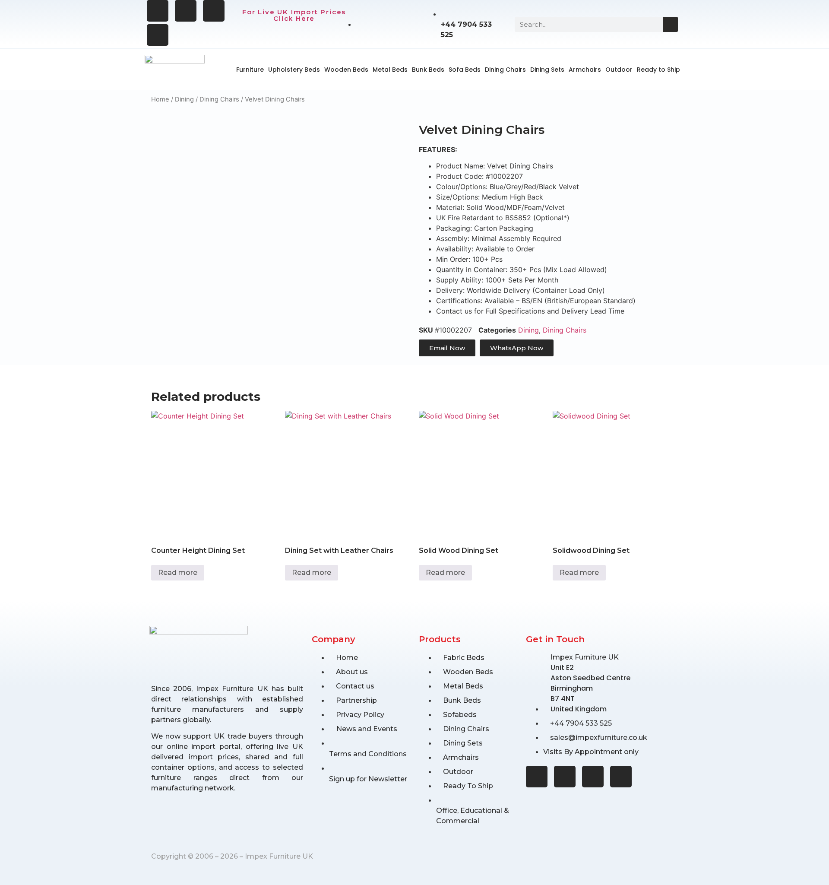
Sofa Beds (465, 69)
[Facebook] (157, 11)
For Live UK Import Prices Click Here (294, 15)
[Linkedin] (157, 35)
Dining (184, 99)
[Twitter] (214, 11)
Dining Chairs (505, 69)
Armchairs (585, 69)
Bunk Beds (428, 69)
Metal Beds (390, 69)
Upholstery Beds (294, 69)
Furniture (250, 69)
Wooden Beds (346, 69)
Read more (177, 572)
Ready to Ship (658, 69)
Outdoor (619, 69)
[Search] (670, 24)
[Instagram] (185, 11)
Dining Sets (547, 69)
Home (160, 99)
